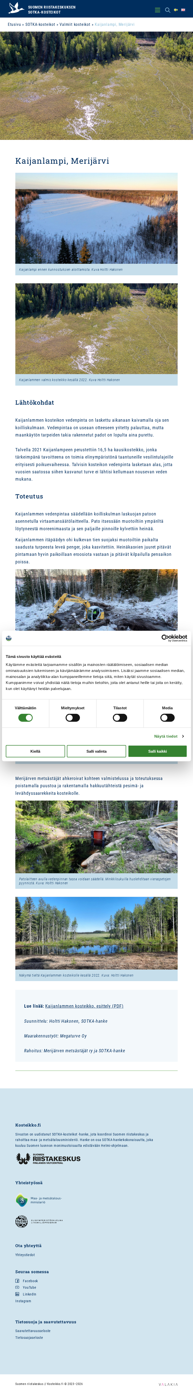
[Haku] (167, 10)
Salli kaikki (157, 751)
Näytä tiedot (166, 736)
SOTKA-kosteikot (40, 24)
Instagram (23, 1301)
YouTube (29, 1287)
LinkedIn (29, 1294)
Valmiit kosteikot (75, 24)
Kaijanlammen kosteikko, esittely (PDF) (84, 1006)
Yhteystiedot (25, 1255)
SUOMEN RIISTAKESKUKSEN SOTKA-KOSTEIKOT (51, 9)
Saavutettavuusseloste (33, 1331)
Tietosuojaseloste (29, 1338)
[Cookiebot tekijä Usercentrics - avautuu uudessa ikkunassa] (165, 638)
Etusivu (14, 24)
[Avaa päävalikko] (157, 10)
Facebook (30, 1281)
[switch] (73, 718)
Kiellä (35, 751)
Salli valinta (96, 751)
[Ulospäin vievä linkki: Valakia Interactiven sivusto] (168, 1384)
